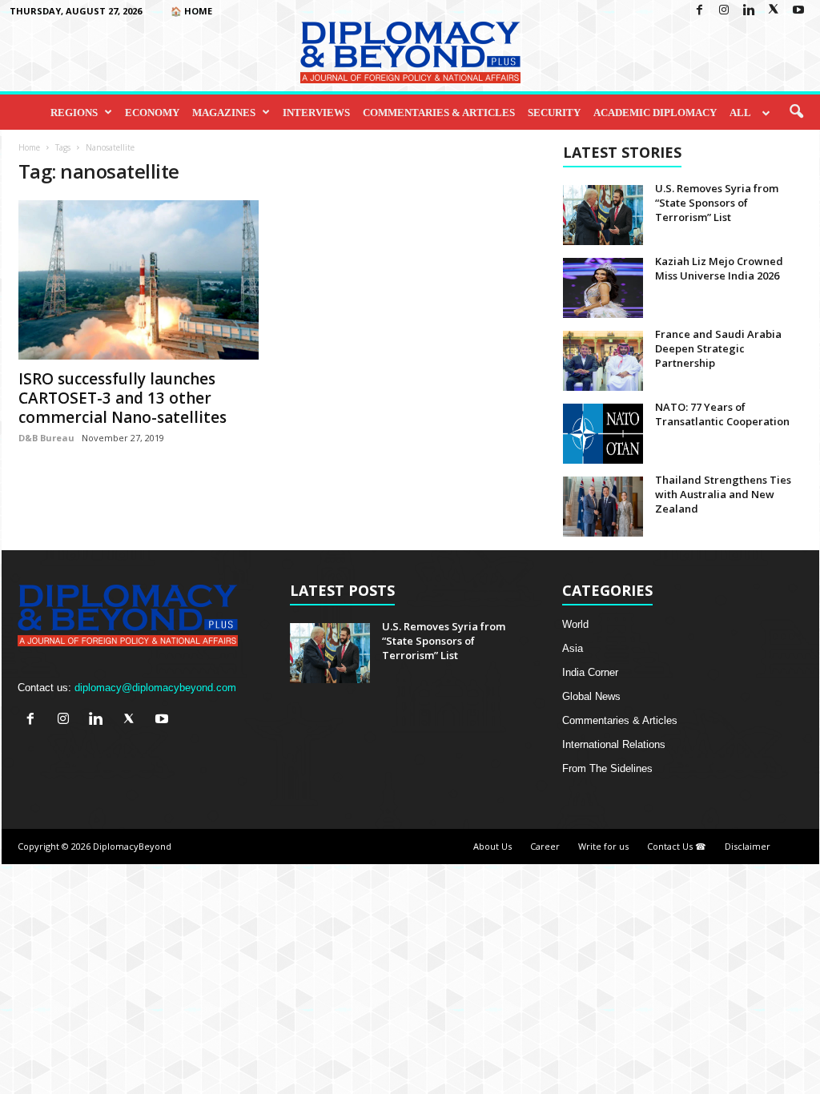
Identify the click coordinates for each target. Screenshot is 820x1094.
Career (545, 846)
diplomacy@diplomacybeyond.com (155, 688)
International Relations (613, 744)
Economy (152, 113)
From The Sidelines (607, 768)
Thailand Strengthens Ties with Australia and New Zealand (723, 494)
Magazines (223, 113)
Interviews (316, 113)
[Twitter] (773, 11)
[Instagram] (724, 11)
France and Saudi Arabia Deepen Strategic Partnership (718, 348)
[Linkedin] (748, 11)
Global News (591, 696)
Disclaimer (747, 846)
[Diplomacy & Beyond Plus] (410, 52)
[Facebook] (699, 11)
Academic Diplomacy (655, 113)
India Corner (590, 672)
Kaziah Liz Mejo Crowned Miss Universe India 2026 (719, 268)
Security (554, 113)
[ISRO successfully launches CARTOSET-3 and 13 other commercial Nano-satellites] (138, 280)
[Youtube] (798, 11)
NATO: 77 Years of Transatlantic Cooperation (722, 414)
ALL (740, 113)
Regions (74, 113)
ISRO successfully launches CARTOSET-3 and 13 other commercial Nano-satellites (122, 398)
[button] (796, 112)
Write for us (603, 846)
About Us (492, 846)
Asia (572, 648)
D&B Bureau (46, 438)
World (575, 624)
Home (29, 147)
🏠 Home (191, 11)
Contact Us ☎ (676, 846)
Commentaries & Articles (439, 113)
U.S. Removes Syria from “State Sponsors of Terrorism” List (716, 202)
